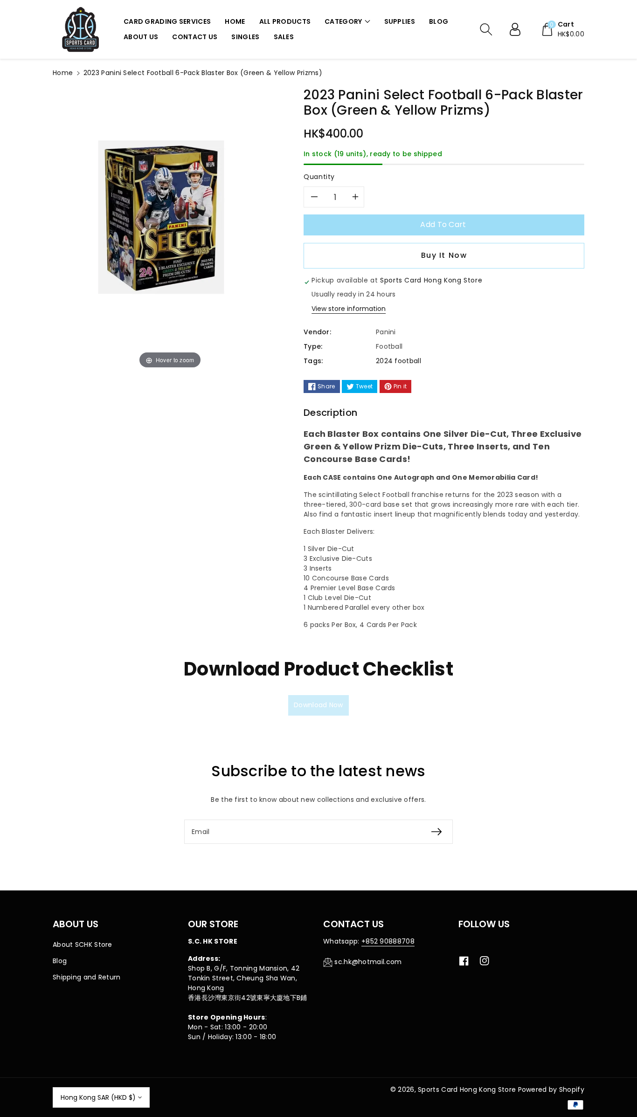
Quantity (319, 176)
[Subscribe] (436, 832)
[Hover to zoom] (170, 229)
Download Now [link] (318, 705)
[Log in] (518, 29)
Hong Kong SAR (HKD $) (98, 1097)
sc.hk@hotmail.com (368, 961)
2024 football (398, 360)
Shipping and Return (87, 977)
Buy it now (444, 255)
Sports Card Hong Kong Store (467, 1089)
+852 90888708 (388, 941)
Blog (60, 960)
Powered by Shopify (551, 1089)
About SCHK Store (82, 944)
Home (63, 72)
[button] (347, 22)
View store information (349, 308)
